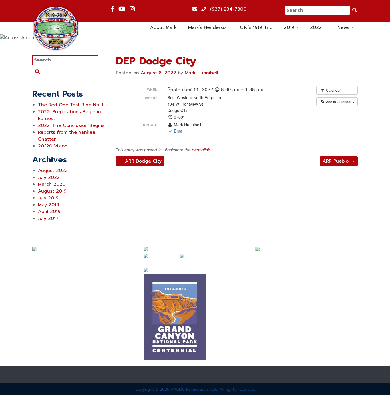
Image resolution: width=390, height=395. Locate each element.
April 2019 (49, 211)
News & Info (46, 310)
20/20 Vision (52, 146)
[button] (337, 102)
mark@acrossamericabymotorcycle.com (299, 257)
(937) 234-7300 (228, 9)
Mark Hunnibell (201, 72)
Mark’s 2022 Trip (51, 299)
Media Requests (50, 341)
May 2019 (48, 204)
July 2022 (49, 177)
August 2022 (53, 170)
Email (178, 131)
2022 (318, 28)
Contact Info (46, 351)
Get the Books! (49, 330)
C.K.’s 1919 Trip (256, 27)
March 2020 (51, 184)
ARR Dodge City (140, 161)
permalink (201, 150)
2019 (292, 28)
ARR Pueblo (339, 161)
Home (38, 258)
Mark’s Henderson (208, 27)
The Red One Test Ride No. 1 (70, 104)
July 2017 (48, 218)
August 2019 (52, 191)
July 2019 (48, 198)
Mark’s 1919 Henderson (57, 279)
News (345, 28)
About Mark (163, 27)
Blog (37, 320)
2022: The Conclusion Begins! (72, 125)
